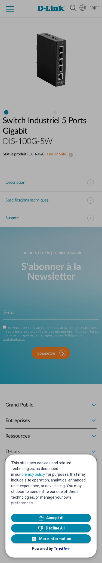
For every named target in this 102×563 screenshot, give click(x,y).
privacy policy (33, 474)
